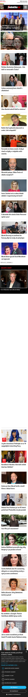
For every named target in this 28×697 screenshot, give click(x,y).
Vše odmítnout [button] (14, 691)
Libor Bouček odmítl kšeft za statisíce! (13, 109)
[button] (14, 665)
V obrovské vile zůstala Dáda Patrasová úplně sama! (13, 216)
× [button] (26, 651)
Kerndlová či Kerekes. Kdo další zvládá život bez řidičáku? (13, 466)
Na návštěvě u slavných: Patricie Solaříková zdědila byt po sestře (11, 615)
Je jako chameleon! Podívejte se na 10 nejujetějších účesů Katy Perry (13, 445)
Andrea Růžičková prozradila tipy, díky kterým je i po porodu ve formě (13, 549)
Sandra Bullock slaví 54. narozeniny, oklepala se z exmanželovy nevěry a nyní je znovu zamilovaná (12, 571)
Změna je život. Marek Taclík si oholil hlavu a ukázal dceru (13, 487)
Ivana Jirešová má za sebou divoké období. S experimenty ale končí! (12, 195)
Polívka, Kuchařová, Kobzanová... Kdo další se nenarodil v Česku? (13, 68)
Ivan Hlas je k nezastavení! (10, 529)
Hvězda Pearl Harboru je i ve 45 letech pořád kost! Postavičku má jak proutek (13, 509)
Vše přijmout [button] (14, 687)
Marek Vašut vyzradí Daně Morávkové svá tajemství (13, 258)
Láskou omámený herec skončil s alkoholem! (11, 89)
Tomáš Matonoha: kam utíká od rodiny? (10, 289)
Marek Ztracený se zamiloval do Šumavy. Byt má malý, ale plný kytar (12, 237)
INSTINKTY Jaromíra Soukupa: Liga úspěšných (10, 27)
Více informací (4, 663)
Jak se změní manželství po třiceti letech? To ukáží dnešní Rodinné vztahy (13, 636)
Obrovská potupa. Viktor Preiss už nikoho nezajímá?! (12, 174)
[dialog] (14, 673)
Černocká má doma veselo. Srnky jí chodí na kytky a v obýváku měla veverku (12, 151)
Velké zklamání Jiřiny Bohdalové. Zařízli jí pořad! (12, 594)
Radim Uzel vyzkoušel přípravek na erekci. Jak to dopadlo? (12, 129)
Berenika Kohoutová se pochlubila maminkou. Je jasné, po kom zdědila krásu (10, 44)
